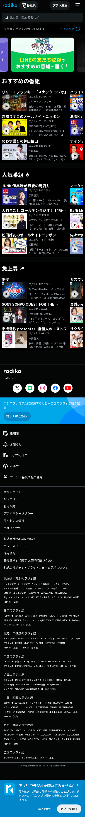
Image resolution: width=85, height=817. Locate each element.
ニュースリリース (15, 546)
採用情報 (9, 553)
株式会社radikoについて (20, 539)
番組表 (31, 5)
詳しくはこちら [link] (16, 416)
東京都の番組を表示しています (24, 29)
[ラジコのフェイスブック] (55, 389)
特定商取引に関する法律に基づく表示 (29, 560)
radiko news (12, 527)
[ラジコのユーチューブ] (68, 389)
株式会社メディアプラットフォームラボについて (36, 567)
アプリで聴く (69, 809)
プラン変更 (60, 5)
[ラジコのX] (17, 389)
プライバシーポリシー (18, 513)
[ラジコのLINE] (29, 389)
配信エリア (11, 499)
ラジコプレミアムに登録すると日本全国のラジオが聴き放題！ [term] (42, 405)
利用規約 (9, 506)
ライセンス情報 (14, 520)
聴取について (12, 492)
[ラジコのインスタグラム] (42, 388)
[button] (70, 29)
